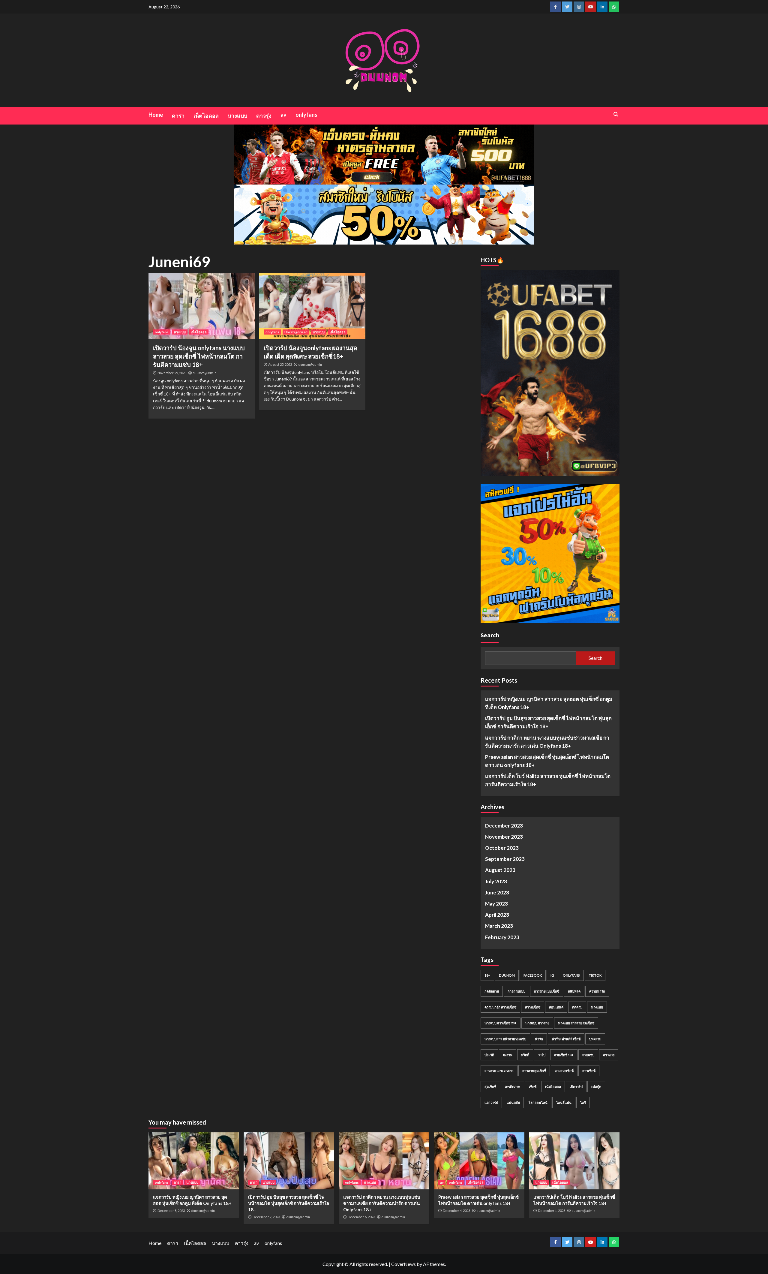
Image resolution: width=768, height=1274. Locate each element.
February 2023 (502, 937)
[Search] (616, 114)
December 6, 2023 (361, 1217)
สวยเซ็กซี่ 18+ (564, 1055)
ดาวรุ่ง (264, 115)
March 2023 (499, 926)
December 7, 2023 (266, 1217)
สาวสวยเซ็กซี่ (564, 1071)
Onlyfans (571, 975)
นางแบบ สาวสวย (537, 1023)
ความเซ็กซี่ (532, 1007)
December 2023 (504, 825)
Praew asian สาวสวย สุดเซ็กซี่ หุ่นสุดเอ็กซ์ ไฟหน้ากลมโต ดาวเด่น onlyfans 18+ (547, 761)
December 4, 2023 (456, 1210)
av (283, 114)
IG (552, 975)
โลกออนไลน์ (538, 1102)
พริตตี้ (525, 1055)
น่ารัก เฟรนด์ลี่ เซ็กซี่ (566, 1039)
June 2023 (497, 892)
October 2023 (502, 848)
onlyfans (306, 114)
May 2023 (496, 903)
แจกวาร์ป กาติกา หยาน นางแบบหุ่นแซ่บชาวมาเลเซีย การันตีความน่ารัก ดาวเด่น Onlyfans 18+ (547, 742)
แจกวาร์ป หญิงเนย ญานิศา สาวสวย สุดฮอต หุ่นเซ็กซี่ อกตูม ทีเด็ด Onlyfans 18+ (548, 703)
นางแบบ (237, 115)
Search (490, 635)
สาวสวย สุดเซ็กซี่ (534, 1071)
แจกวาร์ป (491, 1102)
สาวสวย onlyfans (499, 1071)
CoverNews (403, 1264)
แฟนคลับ (513, 1102)
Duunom (507, 975)
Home (155, 114)
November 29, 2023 (172, 373)
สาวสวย (608, 1055)
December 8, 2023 (171, 1210)
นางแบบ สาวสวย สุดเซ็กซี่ (576, 1023)
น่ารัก (539, 1039)
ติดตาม (577, 1007)
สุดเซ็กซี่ (490, 1087)
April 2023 (497, 915)
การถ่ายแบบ (516, 991)
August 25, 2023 (280, 364)
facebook (533, 975)
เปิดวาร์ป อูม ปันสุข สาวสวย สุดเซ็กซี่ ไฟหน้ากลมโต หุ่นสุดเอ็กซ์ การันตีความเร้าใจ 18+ (548, 722)
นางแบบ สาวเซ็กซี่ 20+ (500, 1023)
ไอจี (583, 1102)
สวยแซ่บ (588, 1055)
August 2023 (500, 870)
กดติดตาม (491, 991)
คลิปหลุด (574, 991)
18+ (487, 975)
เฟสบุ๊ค (596, 1087)
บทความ (595, 1039)
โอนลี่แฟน (564, 1102)
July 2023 (496, 881)
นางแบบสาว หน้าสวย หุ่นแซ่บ (505, 1039)
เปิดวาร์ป (576, 1087)
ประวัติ (489, 1055)
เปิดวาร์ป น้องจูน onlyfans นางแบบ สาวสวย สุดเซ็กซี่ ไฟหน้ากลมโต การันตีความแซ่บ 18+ (199, 356)
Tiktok (595, 975)
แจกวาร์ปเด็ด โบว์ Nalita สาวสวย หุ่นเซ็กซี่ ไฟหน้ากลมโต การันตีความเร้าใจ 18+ (547, 780)
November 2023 (504, 837)
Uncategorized (296, 332)
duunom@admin (204, 373)
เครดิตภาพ (512, 1087)
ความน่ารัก (597, 991)
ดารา (178, 115)
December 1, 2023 (551, 1210)
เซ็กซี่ (532, 1087)
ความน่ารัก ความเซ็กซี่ (500, 1007)
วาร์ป (541, 1055)
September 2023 (505, 859)
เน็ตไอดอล (206, 115)
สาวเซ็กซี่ (589, 1071)
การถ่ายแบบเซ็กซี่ (546, 991)
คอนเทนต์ (556, 1007)
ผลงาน (507, 1055)
